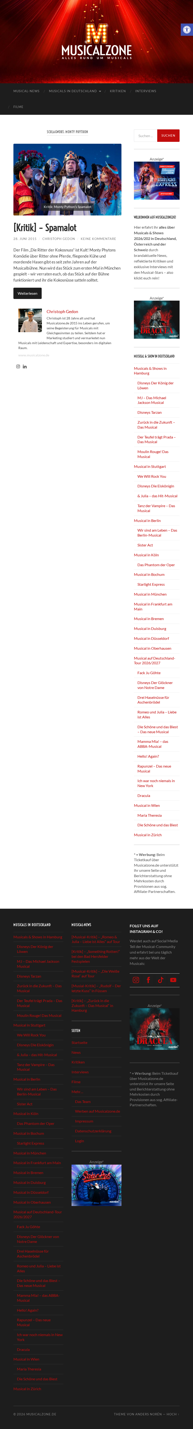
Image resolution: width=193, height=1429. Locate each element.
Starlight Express (151, 584)
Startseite (79, 1042)
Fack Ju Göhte (149, 672)
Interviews (145, 91)
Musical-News (26, 91)
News (76, 1052)
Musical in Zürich (148, 834)
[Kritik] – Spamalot (44, 227)
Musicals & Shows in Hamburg (37, 937)
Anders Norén (148, 1414)
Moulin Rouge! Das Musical (39, 1015)
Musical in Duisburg (150, 628)
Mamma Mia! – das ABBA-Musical (152, 743)
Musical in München (150, 594)
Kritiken (118, 91)
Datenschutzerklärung (93, 1131)
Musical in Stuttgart (150, 466)
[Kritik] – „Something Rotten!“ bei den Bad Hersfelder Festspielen (96, 956)
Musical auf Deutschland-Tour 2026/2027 (154, 660)
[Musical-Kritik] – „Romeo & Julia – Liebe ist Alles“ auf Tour (96, 939)
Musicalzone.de (41, 1414)
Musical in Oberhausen (152, 648)
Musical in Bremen (149, 618)
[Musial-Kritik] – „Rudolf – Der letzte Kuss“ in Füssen (96, 988)
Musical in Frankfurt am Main (37, 1162)
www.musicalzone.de (33, 355)
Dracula (143, 795)
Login (79, 1140)
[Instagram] (18, 366)
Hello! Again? (148, 756)
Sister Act (145, 545)
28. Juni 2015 (25, 239)
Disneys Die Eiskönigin (155, 486)
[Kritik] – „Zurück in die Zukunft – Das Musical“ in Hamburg (92, 1005)
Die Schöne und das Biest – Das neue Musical (157, 729)
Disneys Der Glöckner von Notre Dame (155, 685)
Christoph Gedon (58, 239)
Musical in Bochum (149, 574)
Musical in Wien (147, 805)
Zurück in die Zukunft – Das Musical (156, 424)
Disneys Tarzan (149, 412)
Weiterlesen (27, 293)
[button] (187, 30)
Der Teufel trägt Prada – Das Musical (156, 439)
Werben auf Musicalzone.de (97, 1111)
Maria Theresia (149, 815)
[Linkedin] (25, 366)
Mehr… (77, 1091)
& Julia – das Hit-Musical (157, 496)
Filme (18, 107)
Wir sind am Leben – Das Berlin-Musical (157, 532)
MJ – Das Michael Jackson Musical (151, 400)
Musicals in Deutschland (73, 91)
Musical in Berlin (147, 520)
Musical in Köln (146, 555)
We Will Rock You (151, 476)
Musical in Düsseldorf (151, 638)
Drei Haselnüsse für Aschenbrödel (153, 700)
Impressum (84, 1121)
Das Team (83, 1101)
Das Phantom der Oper (156, 564)
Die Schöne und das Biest (157, 825)
